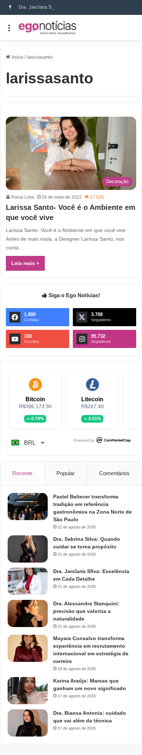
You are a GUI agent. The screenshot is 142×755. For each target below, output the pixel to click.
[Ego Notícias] (47, 27)
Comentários (114, 473)
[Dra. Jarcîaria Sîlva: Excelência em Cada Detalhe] (28, 581)
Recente (22, 473)
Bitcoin (35, 399)
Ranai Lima (22, 197)
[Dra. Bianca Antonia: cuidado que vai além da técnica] (28, 723)
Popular (65, 473)
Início (16, 57)
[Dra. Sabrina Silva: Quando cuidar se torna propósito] (28, 549)
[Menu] (9, 30)
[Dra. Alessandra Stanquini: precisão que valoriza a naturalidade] (28, 613)
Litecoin (92, 399)
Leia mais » (25, 263)
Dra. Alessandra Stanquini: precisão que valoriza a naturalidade (86, 611)
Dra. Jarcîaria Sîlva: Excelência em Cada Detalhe (71, 7)
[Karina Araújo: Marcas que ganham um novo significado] (28, 690)
